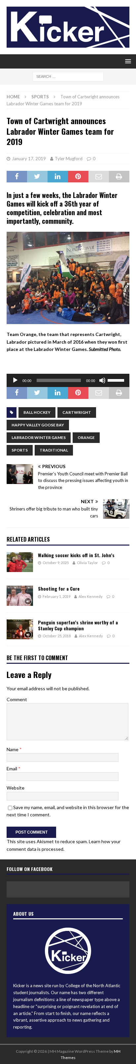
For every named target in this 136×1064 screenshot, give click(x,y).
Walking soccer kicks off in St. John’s (76, 555)
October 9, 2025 (56, 562)
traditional (54, 450)
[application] (68, 380)
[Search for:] (68, 76)
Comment (17, 699)
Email (12, 768)
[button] (126, 61)
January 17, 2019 (29, 158)
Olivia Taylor (87, 562)
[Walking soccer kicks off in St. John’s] (20, 562)
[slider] (117, 380)
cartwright (76, 412)
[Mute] (102, 380)
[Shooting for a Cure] (20, 595)
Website (15, 788)
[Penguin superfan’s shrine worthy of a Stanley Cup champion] (20, 629)
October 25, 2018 (57, 636)
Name (13, 749)
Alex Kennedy (91, 596)
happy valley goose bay (38, 424)
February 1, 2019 (56, 596)
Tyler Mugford (69, 158)
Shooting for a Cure (59, 588)
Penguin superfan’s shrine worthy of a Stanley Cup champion (78, 625)
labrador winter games (39, 437)
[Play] (15, 380)
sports (20, 450)
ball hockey (37, 412)
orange (86, 437)
